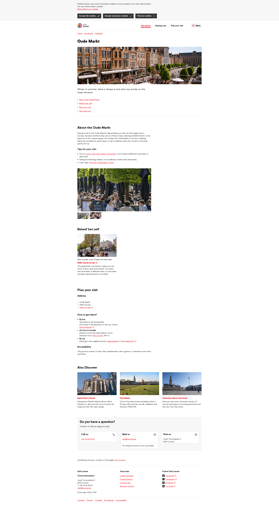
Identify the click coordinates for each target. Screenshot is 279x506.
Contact (81, 500)
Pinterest (171, 483)
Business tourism (127, 486)
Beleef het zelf (85, 103)
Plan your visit (177, 25)
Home (79, 33)
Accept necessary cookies (116, 16)
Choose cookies (144, 16)
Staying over (160, 25)
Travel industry (126, 479)
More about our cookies (87, 9)
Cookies (98, 500)
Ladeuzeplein (114, 341)
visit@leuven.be (129, 439)
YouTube (170, 486)
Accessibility (121, 500)
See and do (146, 25)
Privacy (90, 500)
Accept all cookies (87, 16)
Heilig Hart (130, 341)
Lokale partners (127, 476)
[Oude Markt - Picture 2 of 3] (83, 215)
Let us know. (120, 460)
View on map (86, 307)
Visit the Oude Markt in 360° (101, 162)
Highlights (99, 33)
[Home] (83, 25)
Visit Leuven (97, 335)
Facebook (171, 476)
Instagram (171, 479)
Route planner (86, 327)
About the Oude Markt (89, 99)
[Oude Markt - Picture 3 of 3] (95, 215)
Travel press (125, 483)
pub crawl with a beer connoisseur (102, 154)
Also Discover (85, 111)
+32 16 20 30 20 (88, 439)
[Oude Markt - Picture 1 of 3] (114, 189)
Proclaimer (109, 500)
